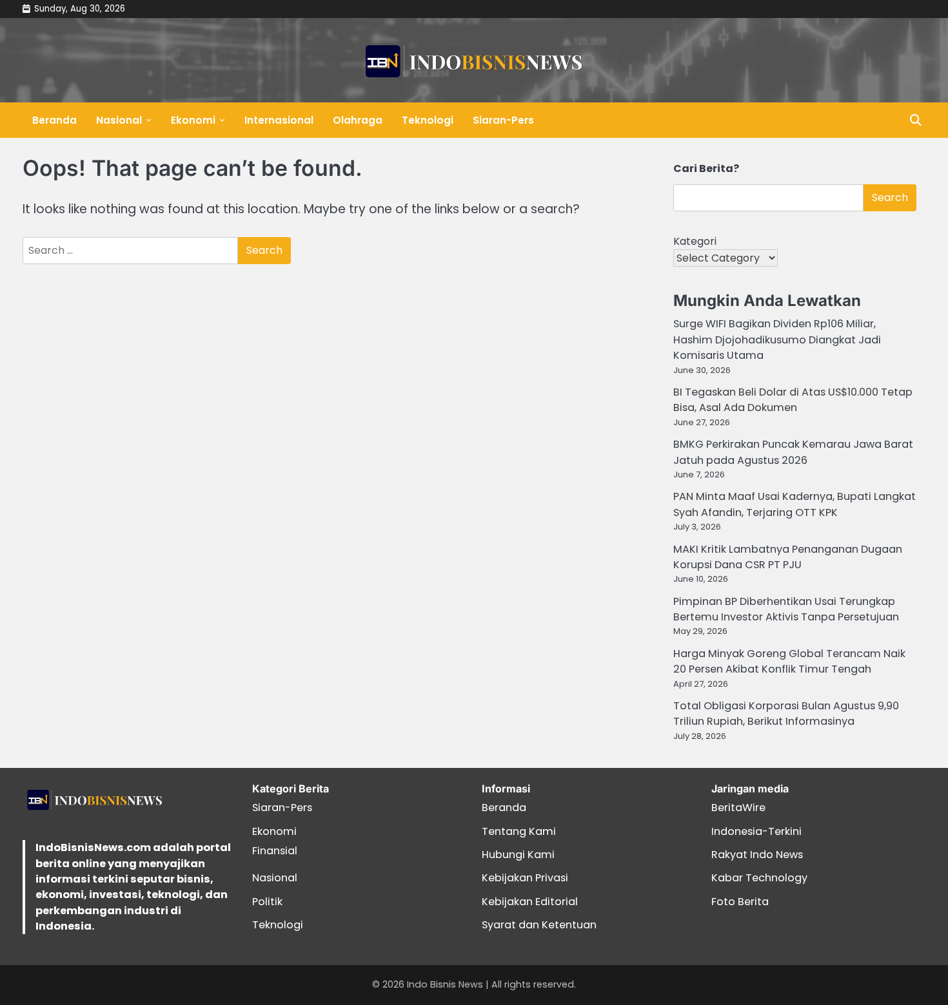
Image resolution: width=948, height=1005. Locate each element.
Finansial (274, 850)
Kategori (694, 241)
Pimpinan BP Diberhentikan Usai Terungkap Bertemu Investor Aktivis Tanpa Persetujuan (786, 609)
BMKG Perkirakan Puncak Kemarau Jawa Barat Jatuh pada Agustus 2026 (793, 452)
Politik (267, 901)
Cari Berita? (706, 168)
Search (890, 197)
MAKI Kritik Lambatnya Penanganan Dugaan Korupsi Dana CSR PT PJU (787, 557)
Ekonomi (193, 120)
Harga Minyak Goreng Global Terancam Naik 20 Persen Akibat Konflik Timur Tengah (789, 661)
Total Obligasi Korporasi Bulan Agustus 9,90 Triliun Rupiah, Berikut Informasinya (786, 713)
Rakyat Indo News (757, 854)
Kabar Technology (759, 877)
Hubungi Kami (518, 854)
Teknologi (427, 120)
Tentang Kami (519, 831)
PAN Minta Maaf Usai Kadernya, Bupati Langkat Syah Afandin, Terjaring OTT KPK (794, 504)
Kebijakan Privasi (525, 877)
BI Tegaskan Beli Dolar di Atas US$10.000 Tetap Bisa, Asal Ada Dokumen (793, 400)
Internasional (278, 120)
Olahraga (357, 120)
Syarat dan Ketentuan (539, 924)
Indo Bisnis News (445, 984)
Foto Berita (740, 901)
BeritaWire (738, 807)
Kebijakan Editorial (530, 901)
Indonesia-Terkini (756, 831)
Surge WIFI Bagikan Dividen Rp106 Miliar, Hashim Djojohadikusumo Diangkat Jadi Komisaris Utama (777, 339)
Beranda (54, 120)
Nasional (119, 120)
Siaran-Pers (503, 120)
